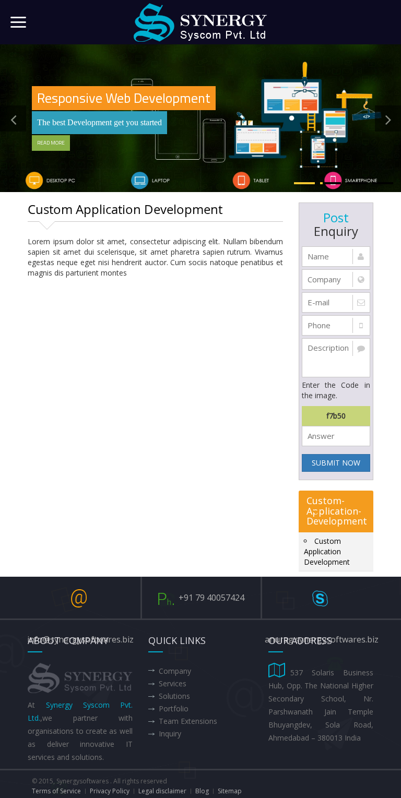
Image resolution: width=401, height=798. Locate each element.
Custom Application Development (327, 551)
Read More (51, 143)
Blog (202, 791)
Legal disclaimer (162, 791)
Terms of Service (56, 791)
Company (175, 671)
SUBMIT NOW (336, 463)
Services (172, 683)
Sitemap (230, 791)
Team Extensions (188, 721)
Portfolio (173, 708)
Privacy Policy (109, 791)
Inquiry (170, 734)
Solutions (174, 696)
